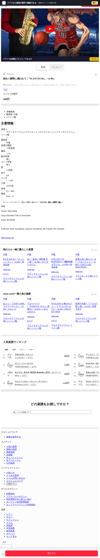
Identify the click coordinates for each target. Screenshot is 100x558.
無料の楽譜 (11, 449)
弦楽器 (9, 525)
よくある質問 (12, 475)
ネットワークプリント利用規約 (20, 505)
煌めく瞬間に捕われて (29, 202)
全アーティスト (13, 460)
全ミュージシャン (14, 457)
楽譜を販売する (13, 437)
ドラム (9, 523)
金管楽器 (10, 531)
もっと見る (11, 536)
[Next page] (94, 342)
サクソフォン (12, 520)
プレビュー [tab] (57, 67)
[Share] (96, 74)
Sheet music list (7, 238)
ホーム (5, 202)
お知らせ (10, 473)
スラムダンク (15, 202)
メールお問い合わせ (15, 478)
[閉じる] (96, 3)
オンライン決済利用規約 (17, 502)
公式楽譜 (10, 463)
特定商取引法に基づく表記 (18, 499)
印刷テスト (11, 484)
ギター (9, 517)
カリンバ (10, 533)
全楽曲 (9, 455)
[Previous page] (90, 342)
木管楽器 (10, 528)
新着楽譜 (10, 452)
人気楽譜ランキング (15, 342)
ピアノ (9, 514)
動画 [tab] (43, 67)
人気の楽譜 (11, 446)
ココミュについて (14, 481)
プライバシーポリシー (16, 496)
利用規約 (10, 494)
